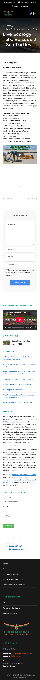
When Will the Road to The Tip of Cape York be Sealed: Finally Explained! (19, 373)
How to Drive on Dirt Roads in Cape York (17, 402)
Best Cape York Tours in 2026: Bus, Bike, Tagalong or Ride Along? (17, 358)
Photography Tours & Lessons (14, 585)
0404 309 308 (10, 2)
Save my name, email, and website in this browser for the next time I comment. (20, 272)
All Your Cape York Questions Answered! (17, 384)
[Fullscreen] (34, 327)
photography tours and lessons (14, 480)
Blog (8, 29)
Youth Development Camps (13, 579)
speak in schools (16, 477)
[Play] (5, 327)
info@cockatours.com (18, 549)
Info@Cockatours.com (28, 2)
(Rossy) (9, 25)
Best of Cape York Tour (21, 341)
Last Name (7, 516)
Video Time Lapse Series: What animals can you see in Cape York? (19, 396)
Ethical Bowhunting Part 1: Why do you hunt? (19, 379)
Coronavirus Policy (10, 613)
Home (5, 564)
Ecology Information (20, 29)
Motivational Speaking (11, 574)
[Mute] (31, 327)
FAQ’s (5, 603)
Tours (5, 569)
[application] (20, 320)
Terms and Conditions (11, 608)
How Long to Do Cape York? (13, 390)
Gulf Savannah (8, 422)
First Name (7, 507)
